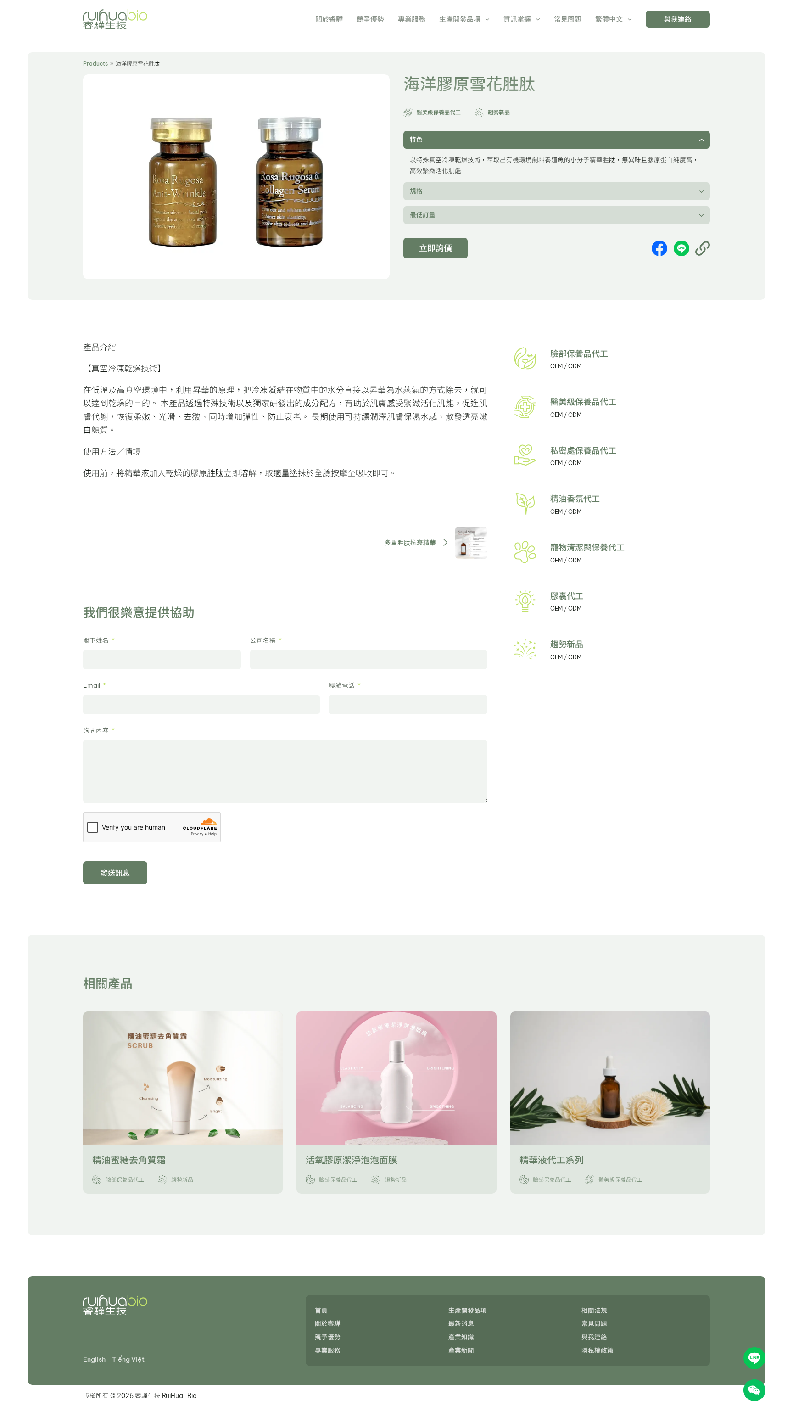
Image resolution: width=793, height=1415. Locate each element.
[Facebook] (659, 248)
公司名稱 (263, 640)
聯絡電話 (342, 685)
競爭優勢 (370, 19)
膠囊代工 (566, 596)
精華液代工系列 (551, 1160)
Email (91, 685)
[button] (556, 140)
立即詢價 (435, 248)
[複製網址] (702, 248)
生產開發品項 (459, 19)
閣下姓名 (96, 640)
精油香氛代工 (575, 499)
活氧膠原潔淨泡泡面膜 (351, 1160)
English (94, 1359)
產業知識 (461, 1337)
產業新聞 (461, 1350)
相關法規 (594, 1310)
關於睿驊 (329, 19)
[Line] (681, 248)
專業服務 (411, 19)
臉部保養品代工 (579, 353)
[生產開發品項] (487, 19)
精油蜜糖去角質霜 (129, 1160)
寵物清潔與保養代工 (587, 547)
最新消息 (461, 1324)
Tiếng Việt (128, 1359)
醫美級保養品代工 (583, 402)
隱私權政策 (597, 1350)
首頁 (321, 1310)
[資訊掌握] (538, 19)
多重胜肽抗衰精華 (410, 543)
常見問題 (567, 19)
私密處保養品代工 (583, 450)
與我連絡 (678, 19)
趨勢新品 (566, 644)
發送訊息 (115, 872)
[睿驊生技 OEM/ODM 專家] (115, 19)
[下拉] (629, 19)
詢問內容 (96, 730)
